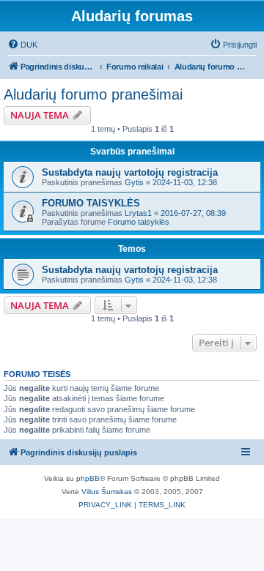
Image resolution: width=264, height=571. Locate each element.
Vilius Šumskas (106, 492)
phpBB (88, 478)
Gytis (134, 182)
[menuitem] (22, 44)
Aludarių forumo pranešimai (93, 94)
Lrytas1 (138, 213)
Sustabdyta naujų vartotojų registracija (130, 172)
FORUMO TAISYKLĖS (91, 203)
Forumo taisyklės (138, 221)
